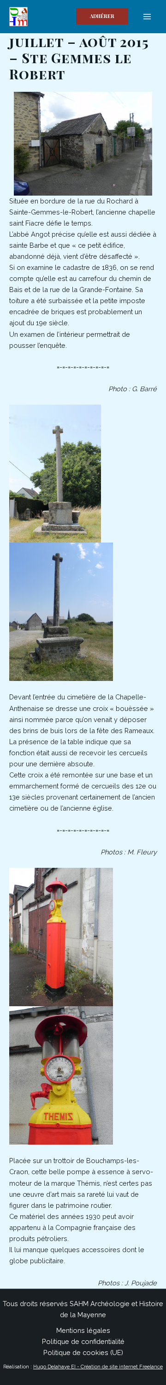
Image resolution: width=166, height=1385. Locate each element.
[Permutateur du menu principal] (147, 16)
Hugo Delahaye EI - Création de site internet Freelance (98, 1367)
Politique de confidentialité (83, 1341)
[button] (102, 16)
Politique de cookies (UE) (83, 1352)
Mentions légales (83, 1330)
